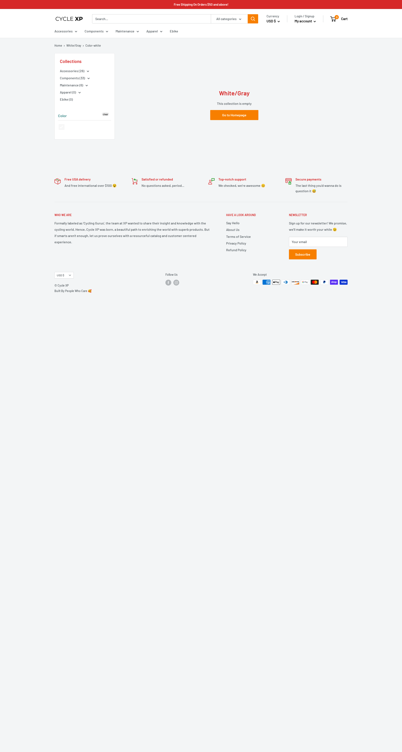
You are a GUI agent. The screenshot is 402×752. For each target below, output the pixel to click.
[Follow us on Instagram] (176, 283)
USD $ (60, 275)
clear (105, 114)
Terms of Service (238, 236)
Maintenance (125, 31)
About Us (233, 230)
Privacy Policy (236, 243)
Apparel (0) (68, 92)
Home (58, 45)
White (62, 127)
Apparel (152, 31)
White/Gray (73, 45)
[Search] (253, 18)
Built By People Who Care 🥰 (72, 291)
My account (304, 21)
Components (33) (73, 78)
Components (94, 31)
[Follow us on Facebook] (168, 283)
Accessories (63, 31)
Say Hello (233, 223)
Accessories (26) (72, 71)
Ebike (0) (66, 99)
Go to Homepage (234, 115)
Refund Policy (236, 250)
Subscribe (302, 254)
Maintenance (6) (72, 85)
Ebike (174, 31)
